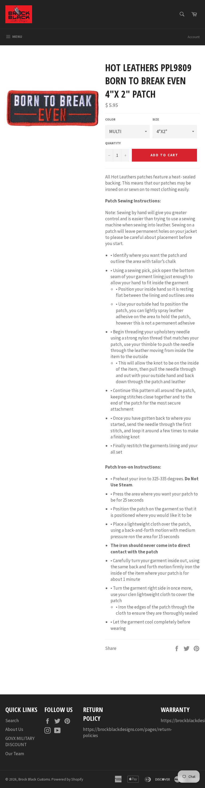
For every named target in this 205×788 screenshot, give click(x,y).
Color (110, 119)
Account (194, 37)
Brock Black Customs (34, 779)
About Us (14, 729)
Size (155, 119)
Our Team (14, 754)
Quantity (113, 143)
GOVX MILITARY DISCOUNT (19, 741)
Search (12, 720)
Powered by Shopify (67, 779)
